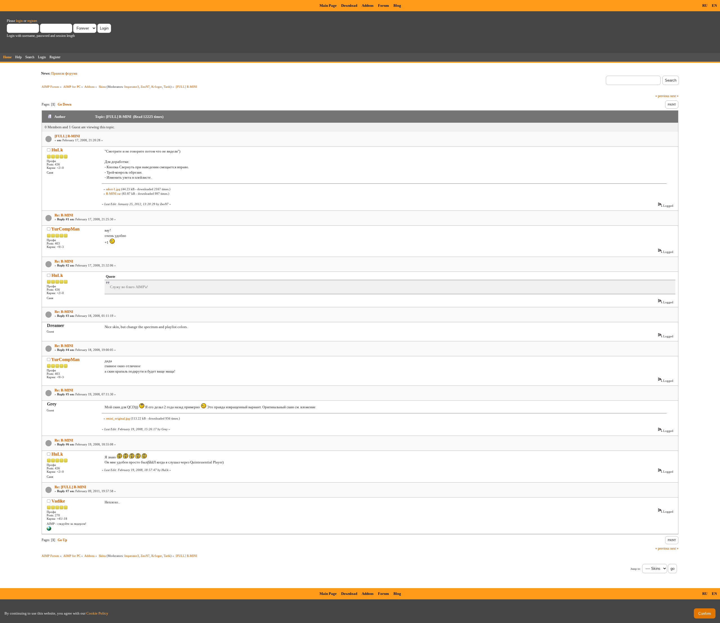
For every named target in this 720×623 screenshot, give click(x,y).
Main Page (328, 5)
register (32, 21)
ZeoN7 (145, 86)
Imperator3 (131, 86)
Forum (383, 5)
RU (704, 5)
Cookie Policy (97, 613)
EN (714, 5)
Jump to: (636, 568)
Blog (397, 5)
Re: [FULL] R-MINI (70, 487)
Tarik (167, 86)
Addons (368, 5)
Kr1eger (156, 86)
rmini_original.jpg (118, 418)
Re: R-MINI (64, 215)
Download (349, 5)
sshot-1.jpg (113, 189)
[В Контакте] (49, 529)
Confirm (704, 613)
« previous (662, 96)
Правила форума (64, 73)
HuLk (57, 149)
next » (674, 96)
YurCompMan (65, 229)
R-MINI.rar (113, 193)
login (19, 21)
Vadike (58, 501)
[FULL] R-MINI (67, 136)
